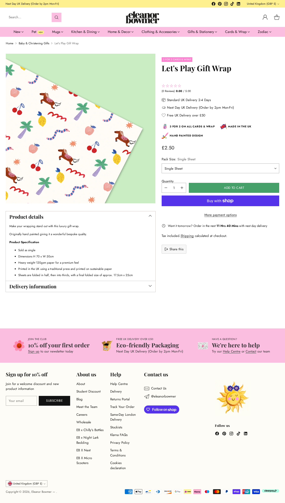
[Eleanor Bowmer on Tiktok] (232, 5)
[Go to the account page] (265, 17)
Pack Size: (178, 159)
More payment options (220, 214)
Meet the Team (87, 406)
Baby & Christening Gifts (34, 43)
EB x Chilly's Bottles (90, 430)
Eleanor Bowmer (42, 492)
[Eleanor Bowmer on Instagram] (226, 5)
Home (9, 43)
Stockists (116, 427)
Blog (79, 399)
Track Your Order (122, 406)
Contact (251, 351)
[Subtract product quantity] (166, 188)
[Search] (56, 17)
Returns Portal (120, 399)
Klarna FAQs (119, 434)
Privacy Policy (120, 442)
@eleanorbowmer (163, 396)
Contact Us (158, 388)
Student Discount (88, 391)
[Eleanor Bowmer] (142, 17)
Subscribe (54, 400)
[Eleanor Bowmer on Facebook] (213, 5)
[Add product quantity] (182, 188)
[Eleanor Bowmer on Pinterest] (220, 5)
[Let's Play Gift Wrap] (80, 128)
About (80, 383)
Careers (81, 414)
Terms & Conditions (118, 453)
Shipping (187, 235)
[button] (220, 88)
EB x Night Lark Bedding (87, 440)
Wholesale (83, 422)
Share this (176, 248)
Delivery (116, 391)
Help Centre (231, 351)
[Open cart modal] (277, 17)
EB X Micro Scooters (84, 461)
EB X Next (83, 450)
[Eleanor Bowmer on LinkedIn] (238, 5)
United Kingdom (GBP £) (261, 4)
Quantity (168, 181)
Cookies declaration (118, 465)
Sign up (33, 351)
